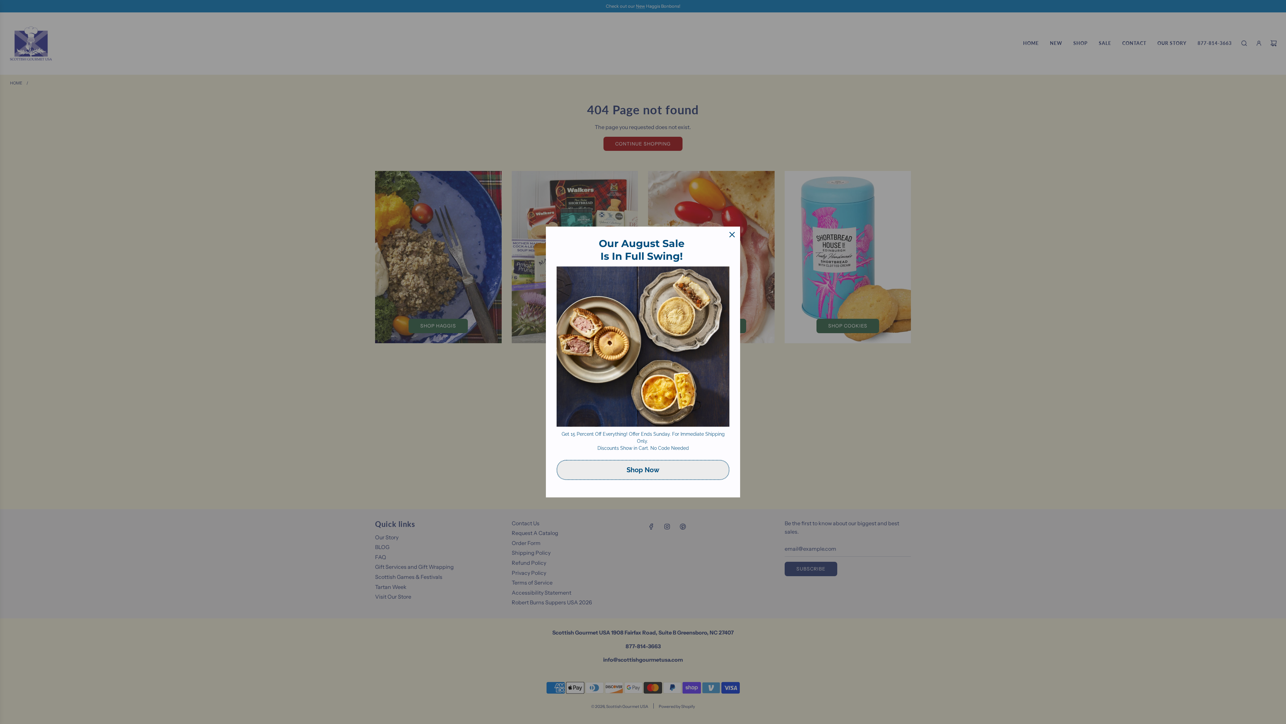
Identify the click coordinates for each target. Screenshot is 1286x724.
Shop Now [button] (643, 470)
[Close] (732, 235)
